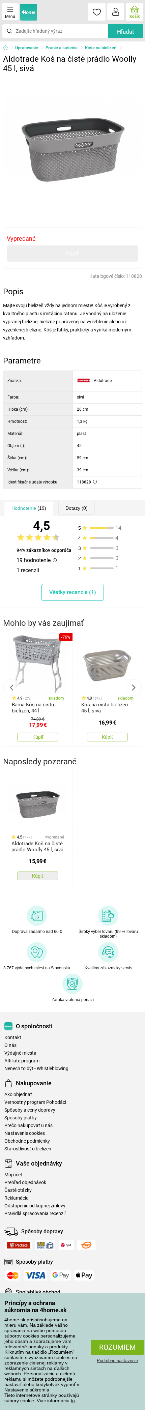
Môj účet (13, 1174)
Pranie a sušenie (62, 47)
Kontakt (12, 1037)
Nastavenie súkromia (26, 1389)
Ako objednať (18, 1094)
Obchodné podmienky (27, 1141)
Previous (11, 687)
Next (133, 687)
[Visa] (35, 1275)
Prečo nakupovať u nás (28, 1125)
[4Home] (7, 48)
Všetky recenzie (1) (72, 592)
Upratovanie (26, 47)
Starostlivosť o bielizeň (27, 1148)
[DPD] (66, 1245)
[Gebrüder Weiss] (86, 1245)
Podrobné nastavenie (117, 1360)
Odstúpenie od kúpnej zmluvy (34, 1205)
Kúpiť (72, 253)
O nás (10, 1045)
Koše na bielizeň (100, 47)
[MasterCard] (12, 1275)
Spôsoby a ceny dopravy (29, 1110)
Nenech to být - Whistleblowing (36, 1068)
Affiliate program (21, 1060)
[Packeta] (18, 1245)
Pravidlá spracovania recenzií (34, 1213)
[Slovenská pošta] (45, 1245)
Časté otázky (18, 1190)
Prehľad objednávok (25, 1182)
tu (73, 1400)
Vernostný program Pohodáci (35, 1102)
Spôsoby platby (20, 1117)
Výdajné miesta (20, 1053)
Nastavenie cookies (24, 1133)
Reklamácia (16, 1198)
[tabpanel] (72, 145)
